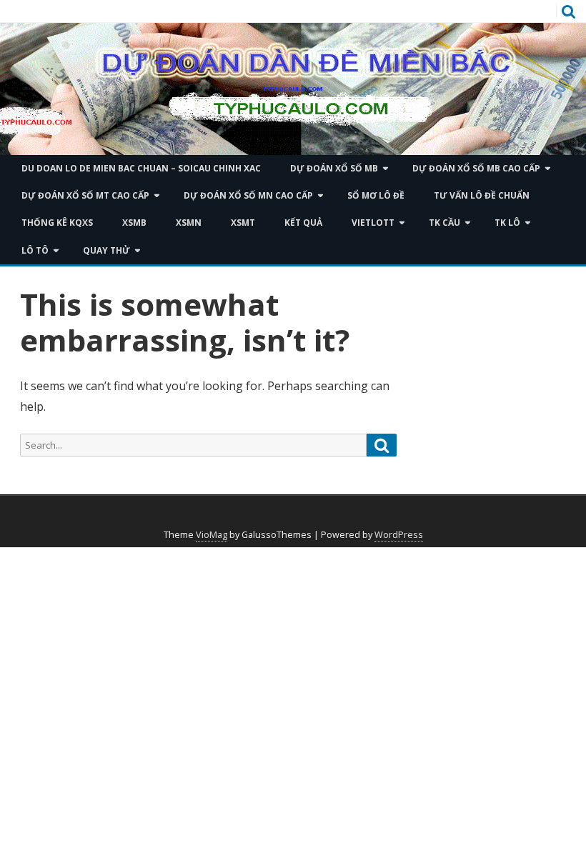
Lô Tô (35, 250)
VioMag (211, 535)
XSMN (189, 222)
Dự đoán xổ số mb (334, 168)
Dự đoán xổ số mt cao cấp (85, 195)
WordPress (398, 535)
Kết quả (303, 222)
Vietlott (373, 222)
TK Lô (507, 222)
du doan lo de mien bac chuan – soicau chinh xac (141, 168)
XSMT (243, 222)
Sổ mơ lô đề (375, 195)
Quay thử (106, 250)
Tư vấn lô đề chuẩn (482, 195)
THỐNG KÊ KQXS (57, 222)
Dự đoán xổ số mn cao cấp (248, 195)
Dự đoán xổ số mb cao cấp (476, 168)
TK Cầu (444, 222)
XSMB (134, 222)
